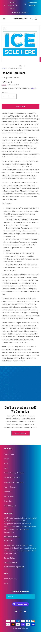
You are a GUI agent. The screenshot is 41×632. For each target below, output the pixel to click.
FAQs (6, 463)
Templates (7, 492)
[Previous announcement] (4, 13)
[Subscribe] (32, 596)
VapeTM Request (10, 506)
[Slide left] (16, 65)
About (6, 468)
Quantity (4, 92)
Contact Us (8, 541)
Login (6, 583)
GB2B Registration (10, 579)
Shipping (4, 84)
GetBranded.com (23, 628)
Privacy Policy (9, 558)
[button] (4, 18)
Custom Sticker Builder (12, 477)
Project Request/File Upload (13, 5)
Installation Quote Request (13, 482)
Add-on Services (10, 487)
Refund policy (9, 496)
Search (6, 459)
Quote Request (20, 433)
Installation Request (32, 3)
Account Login (9, 454)
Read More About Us (12, 536)
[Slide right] (25, 65)
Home (3, 68)
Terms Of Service (10, 562)
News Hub (8, 501)
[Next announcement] (37, 13)
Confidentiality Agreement (14, 567)
